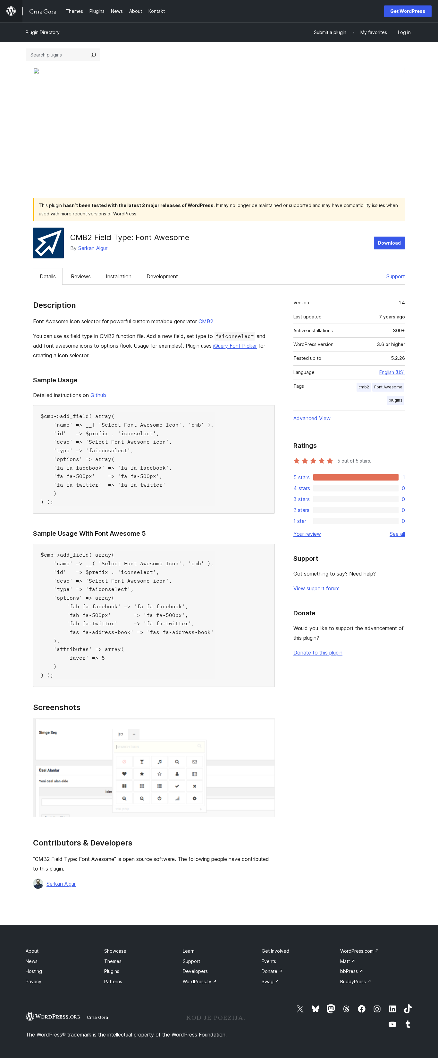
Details (48, 276)
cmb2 (363, 387)
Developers (195, 971)
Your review (307, 534)
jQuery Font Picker (235, 346)
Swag (270, 981)
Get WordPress (407, 11)
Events (269, 961)
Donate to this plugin (317, 652)
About (32, 951)
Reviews (81, 276)
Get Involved (275, 951)
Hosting (34, 971)
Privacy (33, 981)
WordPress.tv (200, 981)
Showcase (115, 951)
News (32, 961)
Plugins (111, 971)
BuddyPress (355, 981)
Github (98, 395)
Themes (113, 961)
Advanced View (312, 418)
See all (397, 534)
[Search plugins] (93, 54)
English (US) (392, 372)
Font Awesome (388, 387)
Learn (189, 951)
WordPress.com (359, 951)
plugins (395, 400)
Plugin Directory (43, 32)
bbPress (351, 971)
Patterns (113, 981)
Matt (347, 961)
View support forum (316, 588)
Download (389, 243)
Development (162, 276)
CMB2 (205, 321)
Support (395, 276)
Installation (118, 276)
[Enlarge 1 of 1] (266, 727)
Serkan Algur (92, 248)
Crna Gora (97, 1017)
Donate (272, 971)
